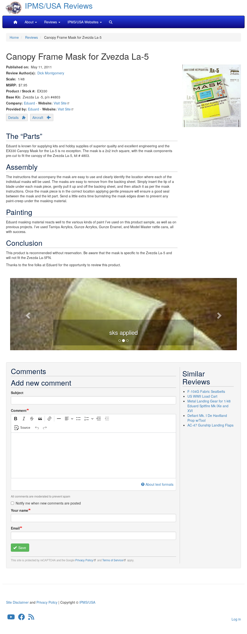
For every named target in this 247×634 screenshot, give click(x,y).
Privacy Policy (84, 560)
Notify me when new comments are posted (48, 503)
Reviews (31, 37)
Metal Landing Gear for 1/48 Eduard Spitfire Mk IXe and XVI (209, 406)
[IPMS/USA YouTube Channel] (11, 618)
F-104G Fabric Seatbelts (206, 391)
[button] (27, 314)
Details (13, 117)
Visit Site (60, 103)
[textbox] (93, 455)
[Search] (110, 22)
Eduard (29, 103)
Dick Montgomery (50, 73)
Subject (17, 392)
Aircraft (37, 117)
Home (14, 37)
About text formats (159, 484)
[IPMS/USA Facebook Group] (21, 618)
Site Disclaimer (17, 602)
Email (15, 528)
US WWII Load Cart (202, 396)
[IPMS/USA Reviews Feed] (31, 618)
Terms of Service (112, 560)
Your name (19, 510)
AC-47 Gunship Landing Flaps (210, 425)
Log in (236, 619)
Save (21, 547)
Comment (19, 410)
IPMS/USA (87, 602)
